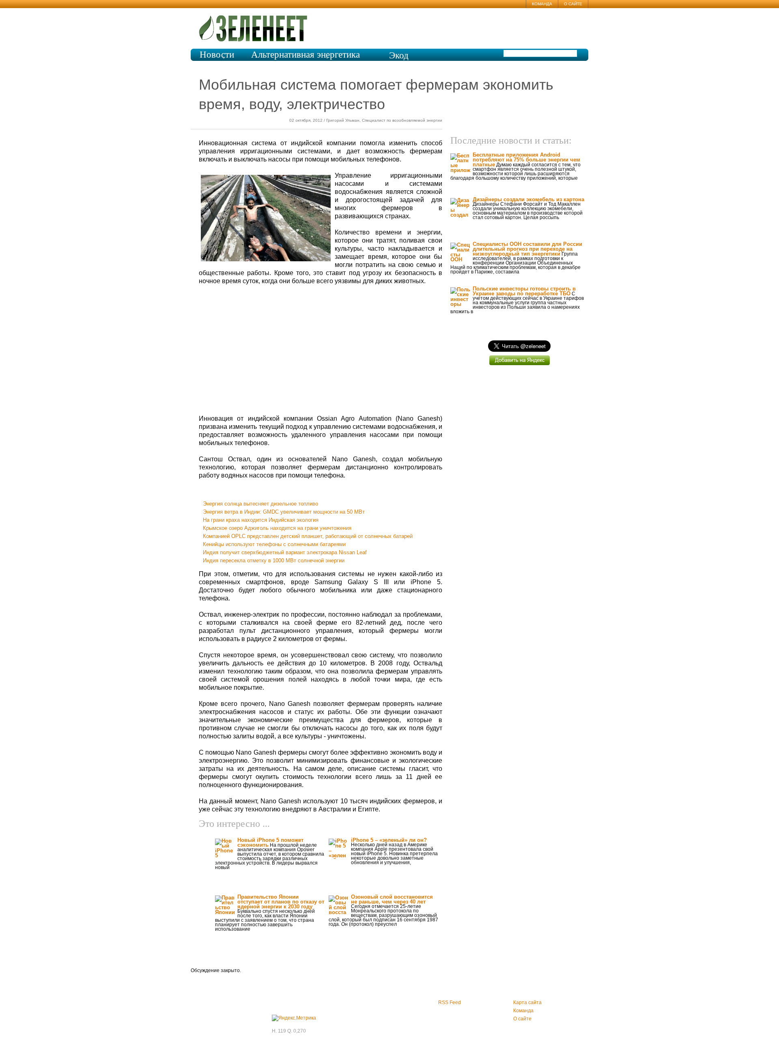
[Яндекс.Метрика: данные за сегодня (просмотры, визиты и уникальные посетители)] (294, 1018)
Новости (217, 54)
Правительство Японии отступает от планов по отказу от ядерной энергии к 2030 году (280, 902)
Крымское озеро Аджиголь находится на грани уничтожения (277, 528)
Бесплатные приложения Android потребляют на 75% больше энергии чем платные (526, 160)
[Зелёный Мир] (255, 25)
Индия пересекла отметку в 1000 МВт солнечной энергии (273, 560)
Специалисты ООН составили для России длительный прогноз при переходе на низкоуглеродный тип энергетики (527, 249)
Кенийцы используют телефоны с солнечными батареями (274, 544)
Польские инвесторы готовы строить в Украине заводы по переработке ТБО (524, 291)
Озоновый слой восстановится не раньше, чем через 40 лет (392, 899)
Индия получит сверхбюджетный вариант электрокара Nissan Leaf (285, 552)
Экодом (399, 60)
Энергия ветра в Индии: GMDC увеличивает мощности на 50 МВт (284, 512)
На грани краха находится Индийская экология (260, 520)
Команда (542, 4)
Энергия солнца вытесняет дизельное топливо (260, 504)
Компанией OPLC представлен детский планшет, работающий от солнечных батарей (308, 536)
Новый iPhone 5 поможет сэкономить (270, 842)
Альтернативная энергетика (305, 54)
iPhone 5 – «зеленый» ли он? (389, 840)
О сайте (573, 4)
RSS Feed (449, 1002)
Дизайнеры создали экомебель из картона (528, 199)
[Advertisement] (320, 350)
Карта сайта (527, 1002)
